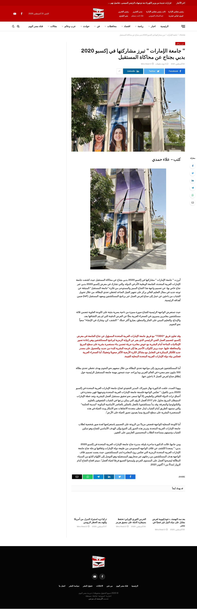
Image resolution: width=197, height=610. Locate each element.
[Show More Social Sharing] (119, 71)
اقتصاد (127, 26)
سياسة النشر (74, 586)
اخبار (153, 26)
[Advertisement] (30, 63)
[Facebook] (193, 166)
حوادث (86, 26)
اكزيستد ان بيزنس (96, 599)
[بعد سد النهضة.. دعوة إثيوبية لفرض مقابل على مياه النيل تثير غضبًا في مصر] (167, 505)
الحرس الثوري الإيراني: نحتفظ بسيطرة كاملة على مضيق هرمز (131, 521)
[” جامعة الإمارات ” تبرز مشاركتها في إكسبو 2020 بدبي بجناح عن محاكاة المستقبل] (128, 115)
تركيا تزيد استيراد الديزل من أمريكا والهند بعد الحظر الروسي (90, 521)
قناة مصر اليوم (122, 586)
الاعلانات (99, 586)
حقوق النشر (88, 586)
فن (98, 26)
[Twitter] (193, 173)
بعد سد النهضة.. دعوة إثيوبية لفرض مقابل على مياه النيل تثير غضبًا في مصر (168, 522)
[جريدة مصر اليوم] (98, 14)
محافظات (112, 26)
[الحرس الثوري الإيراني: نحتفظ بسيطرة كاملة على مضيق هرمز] (128, 505)
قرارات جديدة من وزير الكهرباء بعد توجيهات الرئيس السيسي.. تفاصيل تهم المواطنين (138, 3)
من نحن (110, 586)
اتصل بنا (62, 586)
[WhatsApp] (193, 195)
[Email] (193, 202)
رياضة (140, 26)
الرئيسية (164, 26)
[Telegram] (193, 188)
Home (182, 35)
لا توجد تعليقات (160, 64)
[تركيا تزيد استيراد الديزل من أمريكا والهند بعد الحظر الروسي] (89, 505)
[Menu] (183, 26)
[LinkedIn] (193, 180)
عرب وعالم (70, 26)
